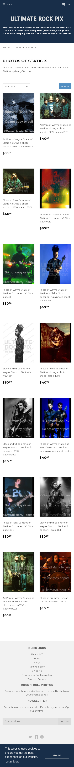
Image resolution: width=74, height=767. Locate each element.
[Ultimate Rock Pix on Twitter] (30, 737)
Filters (65, 86)
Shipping (37, 670)
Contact (37, 658)
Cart (68, 4)
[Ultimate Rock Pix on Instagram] (42, 737)
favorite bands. (39, 694)
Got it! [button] (57, 755)
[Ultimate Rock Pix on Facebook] (36, 737)
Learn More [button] (12, 761)
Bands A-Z (37, 654)
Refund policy (37, 666)
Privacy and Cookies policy (37, 675)
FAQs (37, 662)
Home (6, 47)
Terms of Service (37, 679)
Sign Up (65, 721)
